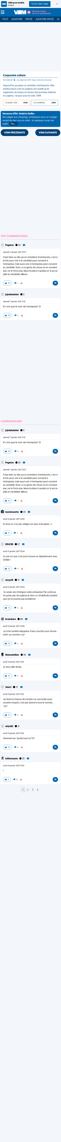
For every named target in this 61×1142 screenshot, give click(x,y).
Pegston (9, 245)
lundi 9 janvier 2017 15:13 (13, 662)
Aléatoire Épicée (45, 19)
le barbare (10, 619)
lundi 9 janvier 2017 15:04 (14, 551)
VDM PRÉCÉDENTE (14, 133)
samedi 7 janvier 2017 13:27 (14, 252)
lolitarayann (11, 759)
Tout (5, 19)
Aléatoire (16, 19)
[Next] (37, 790)
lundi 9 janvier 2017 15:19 (13, 733)
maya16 (9, 580)
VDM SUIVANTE (48, 133)
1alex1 (8, 687)
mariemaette (12, 512)
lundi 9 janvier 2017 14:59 (14, 519)
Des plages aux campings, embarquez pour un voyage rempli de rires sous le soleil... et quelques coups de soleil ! (29, 119)
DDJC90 (9, 544)
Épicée (29, 19)
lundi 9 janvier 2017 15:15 (13, 694)
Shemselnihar (12, 655)
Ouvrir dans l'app (39, 4)
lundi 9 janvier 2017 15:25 (13, 766)
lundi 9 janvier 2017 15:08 (14, 626)
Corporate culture (14, 75)
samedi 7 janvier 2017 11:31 (14, 302)
